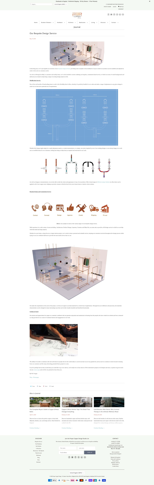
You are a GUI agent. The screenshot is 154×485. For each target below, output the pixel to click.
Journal (77, 27)
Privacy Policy (115, 460)
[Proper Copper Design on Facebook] (108, 14)
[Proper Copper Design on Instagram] (117, 14)
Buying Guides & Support (115, 453)
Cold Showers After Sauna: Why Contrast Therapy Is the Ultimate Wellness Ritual (106, 410)
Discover (104, 22)
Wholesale (38, 455)
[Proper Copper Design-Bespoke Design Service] (51, 299)
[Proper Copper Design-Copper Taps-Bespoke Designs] (71, 217)
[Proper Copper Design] (77, 16)
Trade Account (38, 453)
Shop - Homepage (34, 377)
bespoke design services (64, 68)
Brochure (38, 462)
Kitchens (71, 22)
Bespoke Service (38, 441)
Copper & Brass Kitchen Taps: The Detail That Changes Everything (76, 410)
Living (93, 22)
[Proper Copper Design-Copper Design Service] (54, 355)
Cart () (121, 6)
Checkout (121, 9)
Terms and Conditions (115, 459)
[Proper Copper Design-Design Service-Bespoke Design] (77, 117)
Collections (38, 448)
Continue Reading (34, 428)
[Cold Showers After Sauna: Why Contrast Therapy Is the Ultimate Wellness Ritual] (109, 402)
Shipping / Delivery (115, 462)
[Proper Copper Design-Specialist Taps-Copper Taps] (77, 178)
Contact (114, 22)
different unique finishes (103, 182)
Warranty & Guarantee (115, 457)
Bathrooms (82, 22)
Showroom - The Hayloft (38, 450)
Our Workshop (38, 444)
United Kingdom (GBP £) (60, 4)
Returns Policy (115, 464)
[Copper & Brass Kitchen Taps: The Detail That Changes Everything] (77, 402)
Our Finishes (38, 446)
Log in (114, 6)
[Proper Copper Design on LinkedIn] (120, 14)
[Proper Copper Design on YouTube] (111, 14)
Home (36, 22)
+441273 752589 (107, 6)
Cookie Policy (115, 466)
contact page (37, 369)
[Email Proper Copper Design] (123, 14)
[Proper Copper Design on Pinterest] (114, 14)
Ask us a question (115, 452)
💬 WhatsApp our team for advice (115, 4)
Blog (38, 457)
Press (38, 459)
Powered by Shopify (101, 476)
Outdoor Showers (46, 22)
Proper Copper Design (57, 476)
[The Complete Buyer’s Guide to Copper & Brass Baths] (45, 402)
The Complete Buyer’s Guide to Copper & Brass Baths (44, 410)
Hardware (60, 22)
